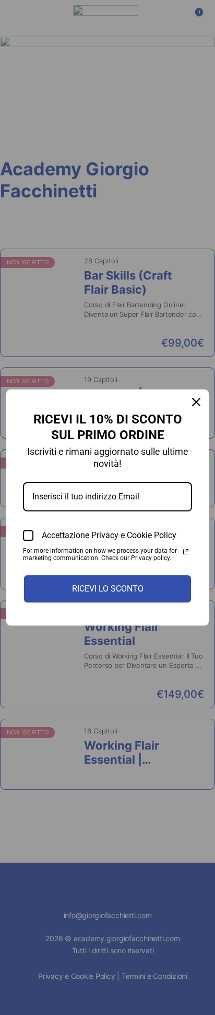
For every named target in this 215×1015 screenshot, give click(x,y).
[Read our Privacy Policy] (186, 551)
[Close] (196, 402)
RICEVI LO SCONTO (108, 589)
